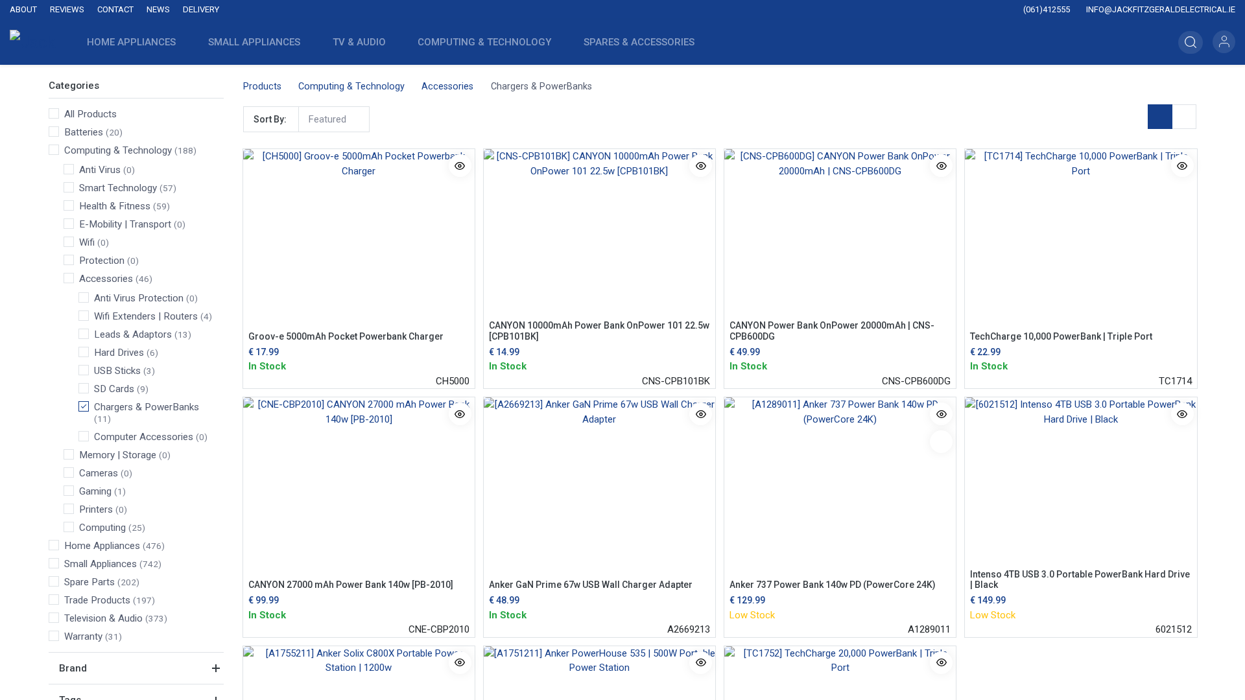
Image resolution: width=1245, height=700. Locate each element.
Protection (101, 260)
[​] (525, 10)
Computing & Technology (118, 150)
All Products (90, 114)
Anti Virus (100, 170)
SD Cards (114, 389)
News (158, 9)
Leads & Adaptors (133, 334)
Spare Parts (89, 582)
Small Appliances (100, 564)
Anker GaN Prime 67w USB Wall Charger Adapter (591, 584)
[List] (1184, 116)
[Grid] (1160, 116)
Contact (115, 9)
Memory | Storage (117, 455)
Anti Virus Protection (139, 298)
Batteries (83, 132)
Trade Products (97, 600)
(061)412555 (1045, 9)
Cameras (98, 473)
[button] (1190, 42)
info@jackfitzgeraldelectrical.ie (1159, 9)
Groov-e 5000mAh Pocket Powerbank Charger (346, 336)
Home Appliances (102, 546)
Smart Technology (118, 188)
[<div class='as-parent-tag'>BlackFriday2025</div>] (941, 441)
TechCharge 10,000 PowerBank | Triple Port (1061, 336)
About (23, 9)
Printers (96, 509)
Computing (102, 527)
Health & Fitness (114, 206)
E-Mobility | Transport (125, 224)
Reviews (67, 9)
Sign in (1224, 41)
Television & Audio (103, 618)
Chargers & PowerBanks (146, 407)
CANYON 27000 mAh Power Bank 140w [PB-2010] (350, 584)
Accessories (106, 279)
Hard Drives (119, 352)
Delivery (201, 9)
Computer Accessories (143, 437)
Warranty (83, 636)
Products (262, 86)
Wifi (87, 242)
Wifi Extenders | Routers (146, 316)
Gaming (95, 491)
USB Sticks (117, 371)
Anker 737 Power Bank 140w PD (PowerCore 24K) (832, 584)
